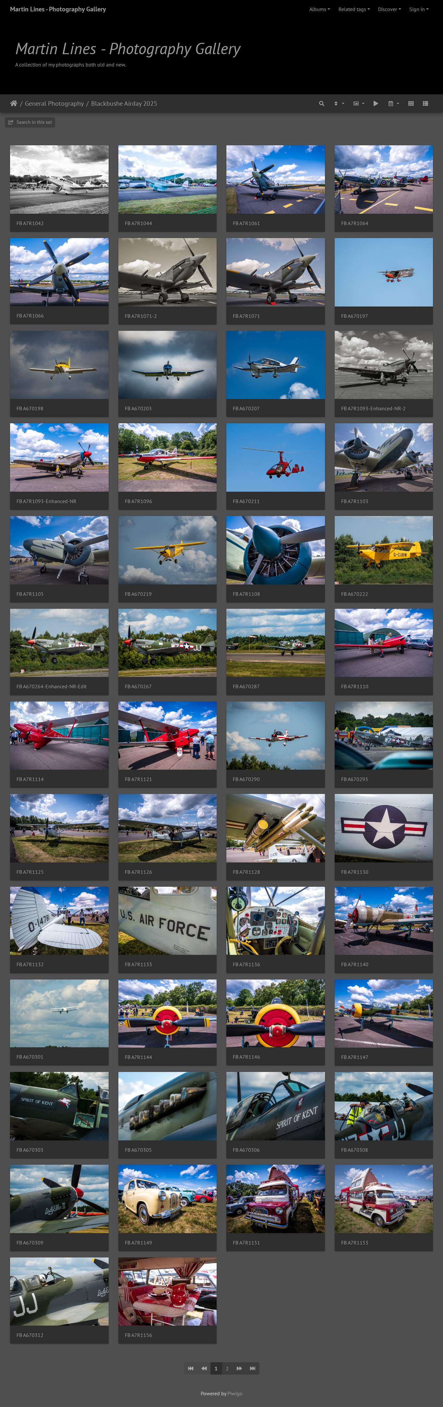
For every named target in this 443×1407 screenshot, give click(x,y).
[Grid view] (410, 103)
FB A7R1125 (30, 872)
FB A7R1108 (246, 594)
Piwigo (235, 1393)
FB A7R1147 (354, 1057)
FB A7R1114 (30, 779)
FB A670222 (354, 594)
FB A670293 (354, 779)
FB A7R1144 (138, 1057)
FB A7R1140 (354, 964)
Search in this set (33, 122)
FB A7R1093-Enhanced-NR (47, 501)
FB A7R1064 (354, 223)
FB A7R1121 (138, 779)
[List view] (425, 103)
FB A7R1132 (30, 964)
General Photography (54, 103)
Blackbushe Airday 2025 (124, 103)
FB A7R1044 (138, 223)
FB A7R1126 (138, 872)
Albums (317, 9)
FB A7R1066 (30, 316)
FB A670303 (30, 1150)
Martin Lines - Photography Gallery (58, 9)
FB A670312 (30, 1335)
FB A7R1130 (354, 872)
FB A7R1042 (30, 223)
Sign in (417, 9)
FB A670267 (138, 686)
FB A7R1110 (354, 686)
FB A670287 (246, 686)
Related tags (352, 9)
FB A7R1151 (246, 1243)
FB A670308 (354, 1150)
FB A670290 (246, 779)
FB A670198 (30, 408)
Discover (387, 9)
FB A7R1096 (138, 501)
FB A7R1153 (354, 1243)
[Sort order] (339, 103)
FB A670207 (246, 408)
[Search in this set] (322, 103)
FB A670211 (246, 501)
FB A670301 (30, 1057)
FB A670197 (354, 316)
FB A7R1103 (354, 501)
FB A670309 (30, 1243)
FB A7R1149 (138, 1243)
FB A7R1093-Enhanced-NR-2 (373, 408)
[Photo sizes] (359, 103)
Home (14, 103)
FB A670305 (138, 1150)
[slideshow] (376, 103)
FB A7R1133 (138, 964)
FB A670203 (138, 408)
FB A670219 (138, 594)
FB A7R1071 (246, 316)
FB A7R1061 (246, 223)
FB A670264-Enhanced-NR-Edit (52, 686)
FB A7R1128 (246, 872)
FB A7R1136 (246, 964)
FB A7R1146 (246, 1057)
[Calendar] (393, 103)
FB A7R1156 (138, 1335)
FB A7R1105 (30, 594)
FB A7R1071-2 (141, 316)
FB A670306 (246, 1150)
